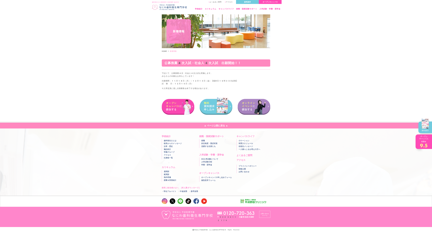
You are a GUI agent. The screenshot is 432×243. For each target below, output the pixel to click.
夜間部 (166, 174)
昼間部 (166, 171)
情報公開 (242, 169)
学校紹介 (199, 9)
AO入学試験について (209, 159)
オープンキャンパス (270, 2)
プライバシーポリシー (248, 166)
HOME (164, 51)
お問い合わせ (244, 172)
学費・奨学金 (206, 165)
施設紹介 (167, 149)
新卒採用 (194, 191)
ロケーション (244, 141)
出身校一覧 (168, 158)
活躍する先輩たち (208, 146)
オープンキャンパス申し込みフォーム (216, 177)
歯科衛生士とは (170, 141)
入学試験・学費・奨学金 (269, 9)
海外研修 (167, 177)
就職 (203, 141)
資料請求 (247, 2)
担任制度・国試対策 (209, 143)
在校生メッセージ (246, 146)
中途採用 (183, 191)
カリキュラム (210, 9)
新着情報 (173, 51)
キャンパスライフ (226, 9)
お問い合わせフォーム (265, 214)
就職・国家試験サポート (246, 9)
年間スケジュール (246, 143)
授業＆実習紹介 (170, 180)
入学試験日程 (206, 162)
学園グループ (169, 152)
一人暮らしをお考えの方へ (249, 149)
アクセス (229, 2)
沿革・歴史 (168, 146)
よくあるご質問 (215, 2)
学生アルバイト (170, 191)
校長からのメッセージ (173, 143)
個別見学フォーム (208, 180)
